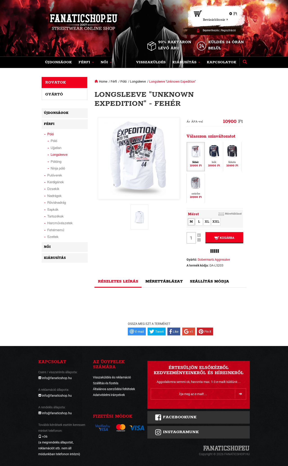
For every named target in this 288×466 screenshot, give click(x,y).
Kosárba (226, 238)
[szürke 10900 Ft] (196, 188)
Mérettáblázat (233, 213)
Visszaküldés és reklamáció (112, 377)
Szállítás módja (209, 281)
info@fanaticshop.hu (57, 378)
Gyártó (54, 94)
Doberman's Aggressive (214, 259)
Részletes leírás (118, 281)
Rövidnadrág (56, 202)
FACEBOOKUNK (179, 417)
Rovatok (55, 82)
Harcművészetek (60, 222)
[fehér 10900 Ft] (196, 156)
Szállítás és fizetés (105, 383)
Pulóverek (54, 175)
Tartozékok (55, 216)
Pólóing (56, 161)
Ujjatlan (56, 147)
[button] (86, 62)
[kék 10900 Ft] (214, 156)
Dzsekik (53, 188)
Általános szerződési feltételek (114, 389)
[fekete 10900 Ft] (232, 156)
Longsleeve (138, 81)
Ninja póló (58, 168)
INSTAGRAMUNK (180, 432)
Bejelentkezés (211, 30)
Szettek (52, 236)
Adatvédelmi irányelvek (109, 395)
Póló (123, 81)
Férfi (114, 81)
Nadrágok (54, 195)
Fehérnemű (55, 229)
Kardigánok (55, 181)
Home (103, 81)
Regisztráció (228, 30)
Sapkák (52, 209)
